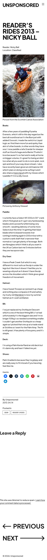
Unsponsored (21, 5)
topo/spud (19, 173)
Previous (28, 526)
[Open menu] (43, 4)
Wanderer (19, 295)
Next (10, 538)
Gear (6, 412)
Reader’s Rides (19, 412)
